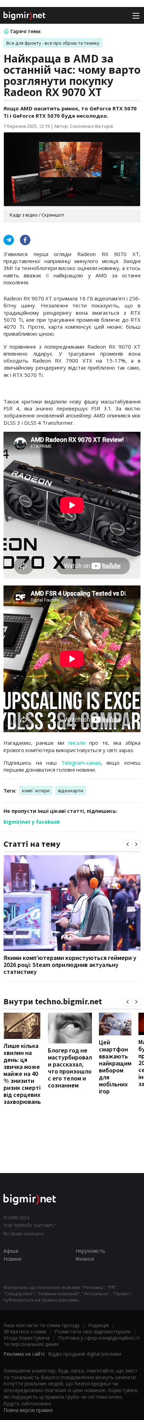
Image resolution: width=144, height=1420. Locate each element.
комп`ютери (36, 790)
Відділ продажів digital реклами (84, 1353)
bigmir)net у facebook (31, 821)
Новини (12, 1258)
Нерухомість (90, 1250)
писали (76, 742)
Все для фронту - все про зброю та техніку (53, 43)
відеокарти (70, 790)
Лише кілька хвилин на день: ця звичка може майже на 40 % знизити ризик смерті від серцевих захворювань (22, 1074)
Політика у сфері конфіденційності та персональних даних (71, 1340)
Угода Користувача (26, 1337)
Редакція (98, 1325)
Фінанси (84, 1258)
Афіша (10, 1250)
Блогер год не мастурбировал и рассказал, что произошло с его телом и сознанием (70, 1067)
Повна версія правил (28, 1410)
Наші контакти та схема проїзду (41, 1325)
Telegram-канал (81, 762)
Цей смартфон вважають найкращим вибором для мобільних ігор (115, 1066)
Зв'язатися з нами (24, 1331)
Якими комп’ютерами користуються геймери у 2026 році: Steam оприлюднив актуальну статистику (69, 965)
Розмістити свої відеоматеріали (93, 1331)
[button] (127, 844)
